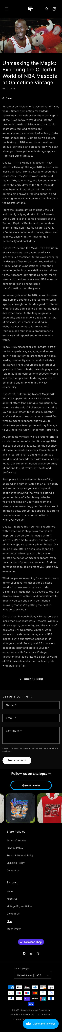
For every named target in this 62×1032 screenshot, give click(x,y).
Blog (9, 921)
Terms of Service (16, 840)
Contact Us (13, 870)
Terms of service (23, 1019)
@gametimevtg (31, 785)
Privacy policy (45, 1014)
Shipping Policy (16, 862)
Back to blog (33, 678)
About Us (12, 898)
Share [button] (9, 98)
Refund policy (28, 1014)
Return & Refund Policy (20, 855)
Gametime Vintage (29, 1010)
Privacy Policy (15, 847)
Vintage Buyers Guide (19, 906)
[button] (6, 9)
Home (10, 891)
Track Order (14, 928)
